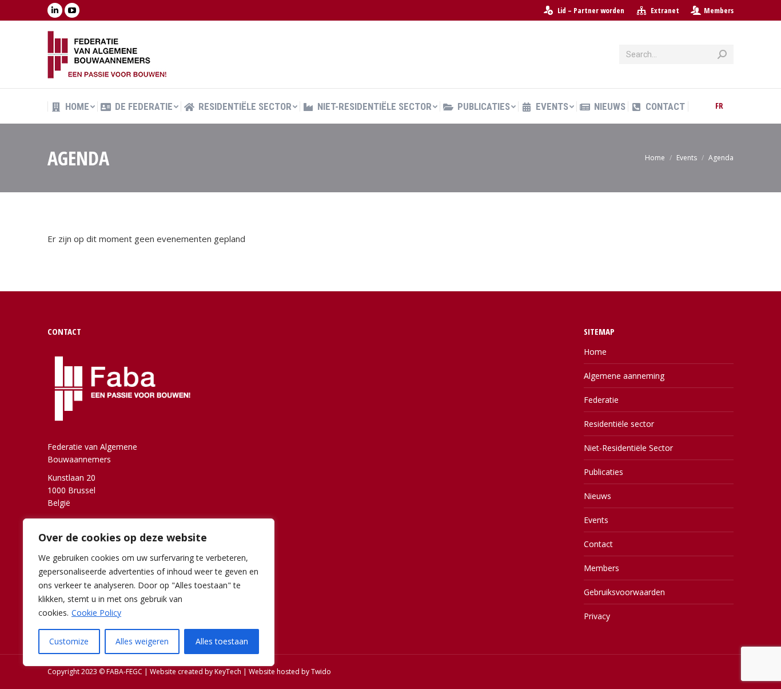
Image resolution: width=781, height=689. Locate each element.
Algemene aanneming (624, 375)
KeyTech (227, 671)
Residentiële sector (619, 423)
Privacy (597, 616)
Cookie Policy (96, 612)
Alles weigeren (142, 641)
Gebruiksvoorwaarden (624, 592)
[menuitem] (583, 10)
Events (596, 519)
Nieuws (597, 495)
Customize (69, 641)
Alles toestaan (222, 641)
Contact (598, 543)
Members (719, 10)
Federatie (601, 399)
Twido (321, 671)
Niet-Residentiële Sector (628, 447)
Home (595, 351)
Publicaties (603, 471)
